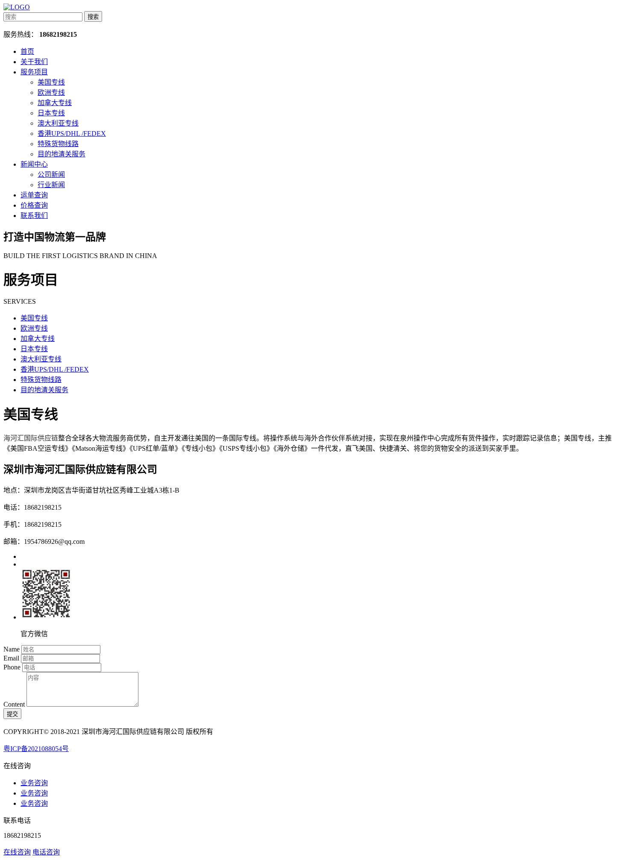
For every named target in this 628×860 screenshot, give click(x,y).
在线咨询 (17, 852)
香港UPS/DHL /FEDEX (72, 133)
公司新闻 (51, 174)
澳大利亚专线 (58, 123)
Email (11, 658)
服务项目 (34, 72)
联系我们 (34, 215)
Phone (12, 667)
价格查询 (34, 205)
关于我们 (34, 61)
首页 (27, 51)
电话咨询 (46, 852)
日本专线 (51, 113)
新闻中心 (34, 164)
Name (11, 649)
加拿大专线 (55, 102)
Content (14, 704)
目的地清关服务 (61, 154)
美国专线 (51, 82)
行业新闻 (51, 184)
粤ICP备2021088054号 (36, 748)
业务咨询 (34, 783)
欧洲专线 (51, 92)
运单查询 (34, 195)
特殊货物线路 (58, 143)
